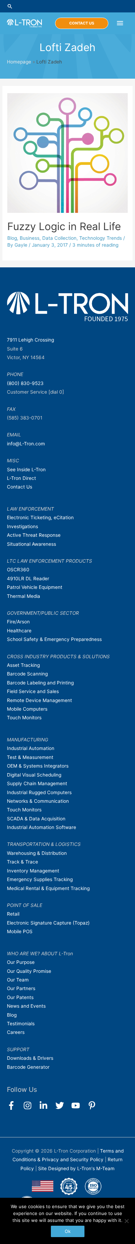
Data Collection (59, 238)
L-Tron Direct (21, 478)
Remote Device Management (39, 700)
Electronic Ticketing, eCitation (40, 517)
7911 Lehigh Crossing (30, 340)
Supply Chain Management (37, 783)
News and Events (26, 1006)
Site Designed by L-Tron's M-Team (76, 1168)
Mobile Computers (27, 709)
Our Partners (21, 988)
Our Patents (20, 997)
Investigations (22, 526)
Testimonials (21, 1023)
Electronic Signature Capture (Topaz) (48, 923)
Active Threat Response (34, 535)
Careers (16, 1032)
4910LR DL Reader (28, 578)
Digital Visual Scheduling (34, 775)
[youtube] (78, 1105)
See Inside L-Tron (26, 469)
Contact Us (19, 487)
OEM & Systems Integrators (38, 766)
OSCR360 (18, 569)
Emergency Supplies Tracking (40, 879)
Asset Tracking (23, 665)
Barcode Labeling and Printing (40, 682)
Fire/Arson (18, 621)
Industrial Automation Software (41, 827)
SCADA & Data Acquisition (36, 818)
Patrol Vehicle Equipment (34, 587)
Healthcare (19, 630)
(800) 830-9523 (25, 383)
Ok (68, 1231)
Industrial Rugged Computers (39, 792)
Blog (12, 238)
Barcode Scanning (27, 674)
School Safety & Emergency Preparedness (54, 639)
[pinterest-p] (93, 1105)
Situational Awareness (31, 544)
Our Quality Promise (29, 971)
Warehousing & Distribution (37, 853)
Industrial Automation (30, 748)
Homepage (19, 62)
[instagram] (30, 1105)
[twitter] (62, 1105)
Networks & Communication (38, 801)
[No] (126, 1220)
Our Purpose (21, 962)
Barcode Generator (28, 1067)
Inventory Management (33, 870)
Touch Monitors (24, 717)
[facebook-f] (14, 1105)
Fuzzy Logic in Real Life (64, 226)
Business (29, 238)
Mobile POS (20, 931)
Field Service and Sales (33, 691)
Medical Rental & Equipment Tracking (48, 888)
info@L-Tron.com (26, 443)
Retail (13, 914)
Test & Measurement (30, 757)
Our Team (18, 980)
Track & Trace (22, 862)
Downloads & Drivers (30, 1058)
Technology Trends (100, 238)
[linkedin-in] (46, 1105)
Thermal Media (23, 596)
